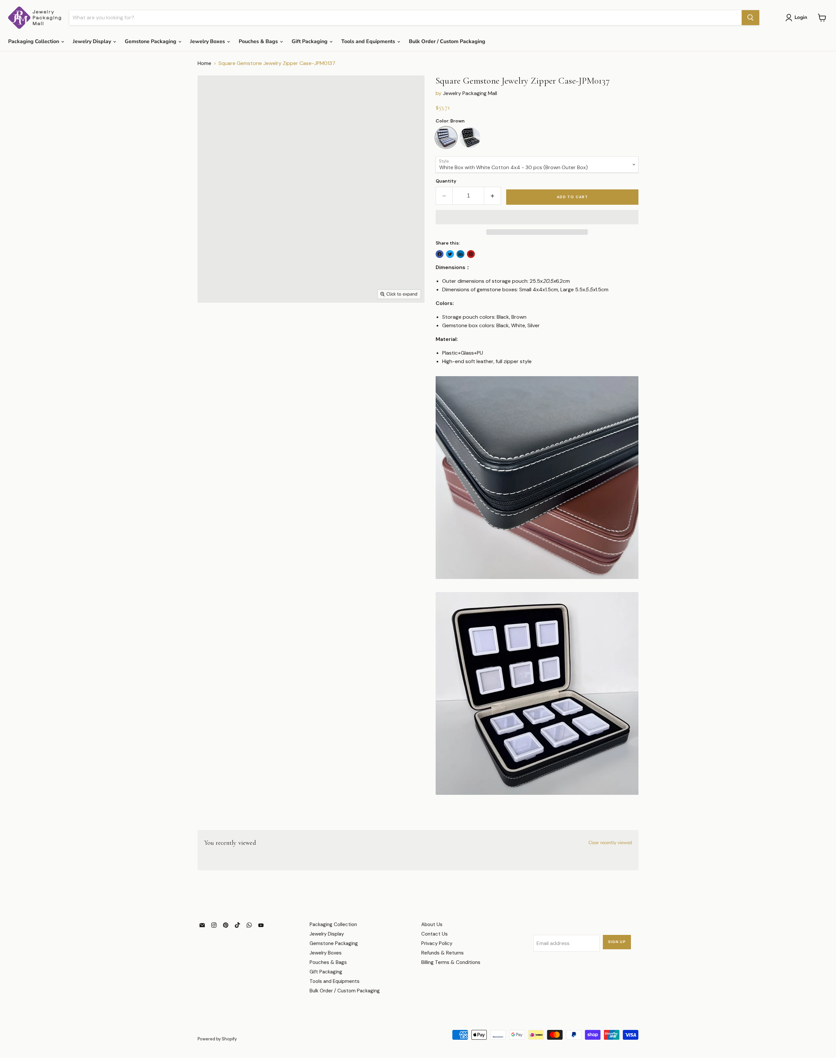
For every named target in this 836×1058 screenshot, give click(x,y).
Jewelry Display (92, 41)
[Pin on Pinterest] (471, 254)
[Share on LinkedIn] (460, 254)
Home (204, 63)
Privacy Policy (436, 943)
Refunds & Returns (442, 953)
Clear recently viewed (610, 842)
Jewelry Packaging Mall (470, 93)
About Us (431, 924)
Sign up (617, 941)
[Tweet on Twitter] (450, 254)
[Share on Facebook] (439, 254)
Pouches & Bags (259, 41)
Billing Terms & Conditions (450, 962)
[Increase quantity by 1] (492, 196)
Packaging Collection (34, 41)
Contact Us (434, 934)
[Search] (750, 17)
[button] (537, 217)
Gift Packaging (310, 41)
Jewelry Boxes (208, 41)
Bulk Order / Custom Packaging (447, 41)
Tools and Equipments (368, 41)
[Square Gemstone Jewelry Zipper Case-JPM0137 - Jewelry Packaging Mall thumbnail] (210, 321)
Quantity (446, 181)
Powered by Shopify (217, 1039)
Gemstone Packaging (151, 41)
